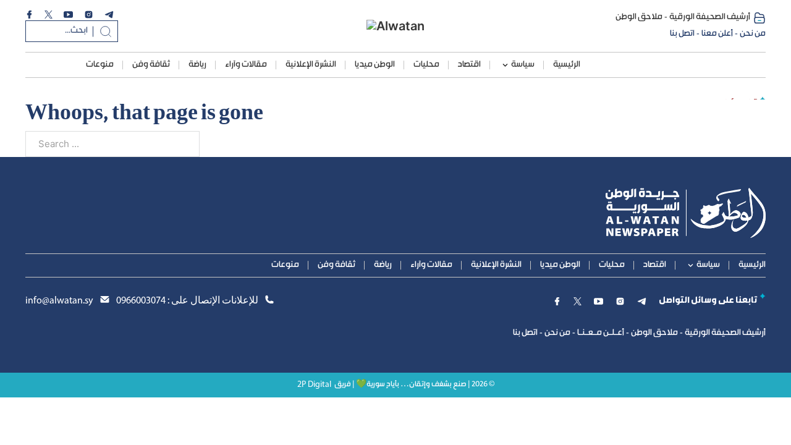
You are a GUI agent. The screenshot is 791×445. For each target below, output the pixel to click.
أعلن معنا (717, 34)
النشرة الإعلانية (311, 65)
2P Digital (314, 384)
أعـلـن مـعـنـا (600, 333)
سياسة (523, 65)
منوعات (100, 65)
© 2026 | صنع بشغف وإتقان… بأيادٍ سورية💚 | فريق (414, 385)
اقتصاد (469, 65)
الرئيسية (566, 65)
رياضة (197, 65)
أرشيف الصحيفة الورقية (709, 17)
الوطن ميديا (375, 65)
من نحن (753, 34)
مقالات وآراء (246, 65)
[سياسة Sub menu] (505, 65)
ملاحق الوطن (638, 17)
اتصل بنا (682, 34)
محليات (426, 65)
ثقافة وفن (151, 65)
